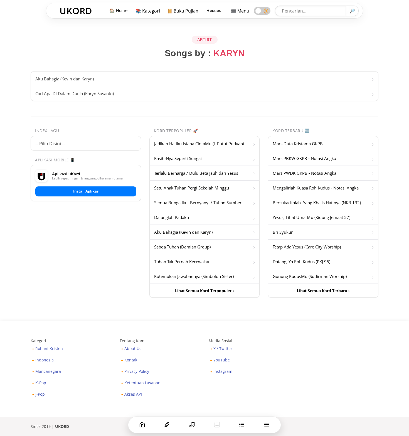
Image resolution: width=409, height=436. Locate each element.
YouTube (221, 360)
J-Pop (40, 394)
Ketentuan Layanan (142, 383)
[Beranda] (142, 424)
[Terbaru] (192, 424)
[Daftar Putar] (241, 424)
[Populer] (167, 424)
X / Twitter (222, 349)
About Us (132, 349)
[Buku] (217, 424)
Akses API (133, 394)
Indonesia (44, 360)
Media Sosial (220, 340)
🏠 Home (118, 10)
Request (214, 10)
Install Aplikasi (86, 191)
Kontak (130, 360)
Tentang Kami (133, 340)
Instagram (222, 371)
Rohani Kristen (49, 349)
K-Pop (40, 383)
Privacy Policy (136, 371)
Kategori (38, 340)
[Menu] (267, 424)
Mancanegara (48, 371)
